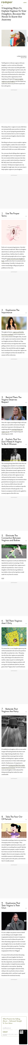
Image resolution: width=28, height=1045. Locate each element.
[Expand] (20, 1031)
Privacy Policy (5, 1035)
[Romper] (6, 2)
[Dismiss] (25, 1031)
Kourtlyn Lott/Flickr (27, 39)
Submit (5, 1032)
